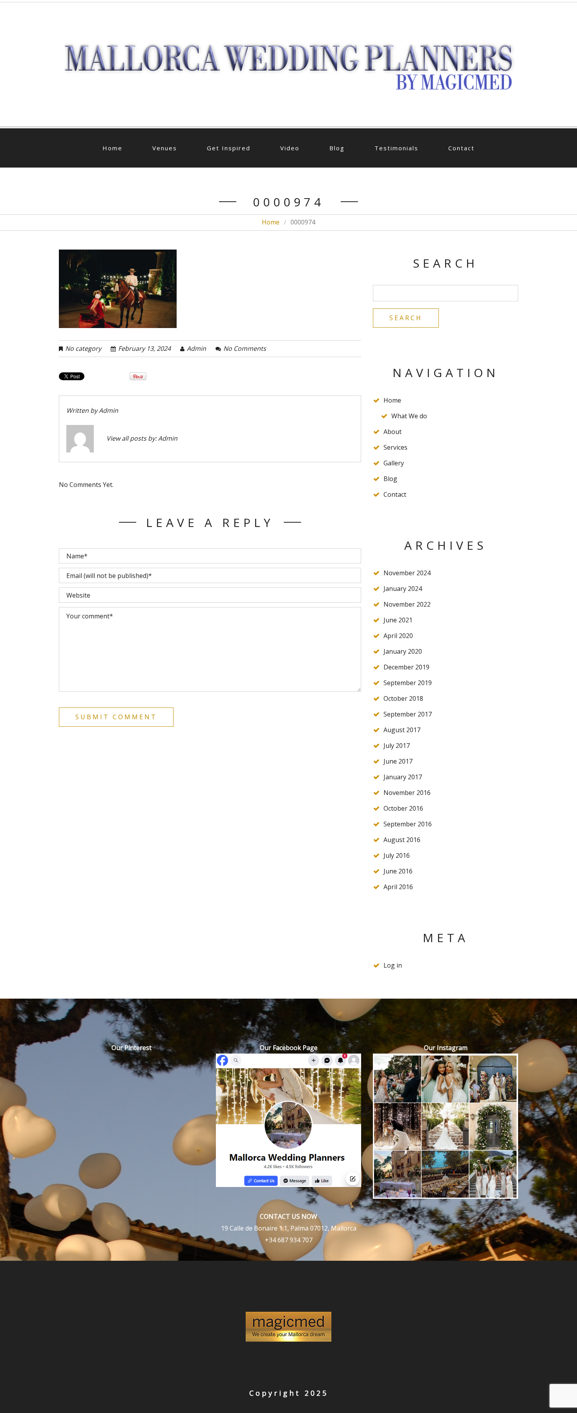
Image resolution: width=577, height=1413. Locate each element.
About (392, 431)
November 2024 (407, 573)
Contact (461, 148)
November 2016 (407, 792)
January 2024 (402, 588)
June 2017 (398, 761)
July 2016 (396, 855)
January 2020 (402, 651)
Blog (337, 148)
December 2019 (406, 667)
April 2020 (398, 635)
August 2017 (401, 730)
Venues (164, 148)
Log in (392, 965)
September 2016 (407, 824)
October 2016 (403, 808)
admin (196, 348)
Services (395, 447)
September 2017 (407, 714)
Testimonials (396, 148)
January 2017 (402, 777)
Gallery (393, 463)
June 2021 (398, 620)
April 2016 (398, 886)
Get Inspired (228, 148)
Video (289, 148)
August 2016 (401, 839)
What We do (409, 416)
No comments (244, 348)
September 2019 (407, 682)
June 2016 (398, 871)
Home (112, 148)
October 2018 (403, 698)
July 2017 (396, 745)
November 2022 (407, 604)
